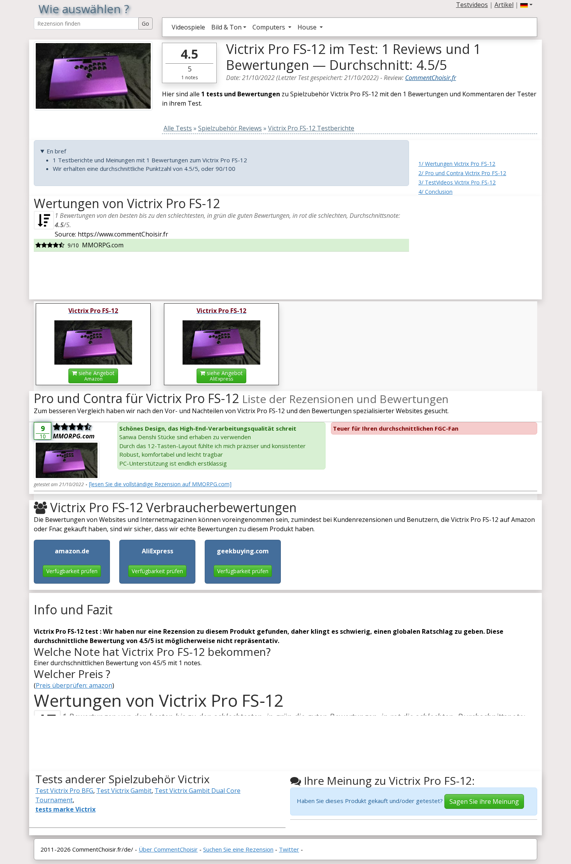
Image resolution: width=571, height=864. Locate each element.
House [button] (308, 27)
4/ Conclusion (435, 191)
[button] (526, 4)
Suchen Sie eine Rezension (238, 849)
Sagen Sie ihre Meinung (484, 801)
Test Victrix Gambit (123, 790)
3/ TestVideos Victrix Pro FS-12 (457, 182)
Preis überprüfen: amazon (74, 685)
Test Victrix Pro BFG (64, 790)
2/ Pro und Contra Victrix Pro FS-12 (462, 173)
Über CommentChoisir (168, 849)
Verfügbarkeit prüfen (71, 571)
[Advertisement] (477, 244)
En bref (56, 151)
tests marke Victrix (65, 809)
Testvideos (472, 4)
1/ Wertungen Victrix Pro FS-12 (456, 163)
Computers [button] (269, 27)
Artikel (504, 4)
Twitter (289, 849)
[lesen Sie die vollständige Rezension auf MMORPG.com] (160, 484)
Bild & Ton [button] (226, 27)
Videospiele (188, 27)
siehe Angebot (96, 375)
